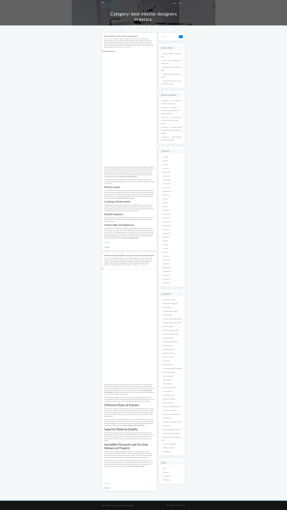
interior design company (169, 372)
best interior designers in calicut (126, 44)
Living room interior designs (170, 410)
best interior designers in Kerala (136, 466)
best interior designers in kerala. (135, 259)
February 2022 (166, 172)
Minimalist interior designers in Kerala (122, 263)
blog (179, 3)
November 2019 (167, 271)
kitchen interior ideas (168, 402)
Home (174, 3)
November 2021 (167, 183)
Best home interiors (142, 40)
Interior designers (167, 383)
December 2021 (167, 179)
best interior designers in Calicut (128, 176)
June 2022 (165, 157)
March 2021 (166, 210)
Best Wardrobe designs (168, 349)
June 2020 (165, 244)
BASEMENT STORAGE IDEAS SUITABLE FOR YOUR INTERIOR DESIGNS (171, 130)
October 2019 (166, 275)
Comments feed (166, 476)
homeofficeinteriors (168, 364)
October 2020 (166, 229)
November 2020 (167, 225)
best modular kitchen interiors (132, 45)
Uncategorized (166, 451)
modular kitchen (167, 425)
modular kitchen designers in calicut (171, 429)
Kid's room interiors (115, 47)
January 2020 (166, 263)
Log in (164, 468)
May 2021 (165, 202)
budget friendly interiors (169, 353)
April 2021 (165, 206)
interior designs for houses (169, 387)
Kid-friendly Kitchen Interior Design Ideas (121, 36)
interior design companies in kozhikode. (122, 261)
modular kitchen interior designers (171, 433)
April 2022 (165, 164)
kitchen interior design (168, 395)
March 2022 (166, 168)
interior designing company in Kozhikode (133, 425)
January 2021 (166, 218)
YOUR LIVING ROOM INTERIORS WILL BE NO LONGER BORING (171, 120)
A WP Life (182, 505)
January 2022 (166, 176)
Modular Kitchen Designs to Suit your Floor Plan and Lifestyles (129, 255)
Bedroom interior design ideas (139, 38)
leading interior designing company (171, 406)
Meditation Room (167, 418)
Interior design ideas (168, 376)
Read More (107, 242)
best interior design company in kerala (137, 42)
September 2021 (167, 191)
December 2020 (167, 221)
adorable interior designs (121, 38)
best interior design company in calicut (137, 258)
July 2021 (165, 199)
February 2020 (166, 260)
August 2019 (166, 283)
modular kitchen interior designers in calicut (124, 264)
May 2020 (165, 248)
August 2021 (166, 195)
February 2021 (166, 214)
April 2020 (165, 252)
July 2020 (165, 241)
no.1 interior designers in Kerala (130, 238)
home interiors (166, 360)
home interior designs (168, 357)
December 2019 (167, 267)
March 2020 (166, 256)
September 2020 (167, 233)
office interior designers (169, 447)
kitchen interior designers (169, 399)
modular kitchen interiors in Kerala (125, 198)
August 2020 (166, 237)
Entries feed (166, 472)
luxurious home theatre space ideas (171, 414)
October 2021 (166, 187)
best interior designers (168, 326)
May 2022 (165, 160)
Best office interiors (168, 345)
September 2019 (167, 279)
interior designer (167, 380)
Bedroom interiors (109, 40)
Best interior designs (115, 45)
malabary (108, 247)
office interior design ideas (169, 444)
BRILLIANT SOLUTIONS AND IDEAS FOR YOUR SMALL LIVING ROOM (170, 110)
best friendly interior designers (125, 40)
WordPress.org (166, 480)
